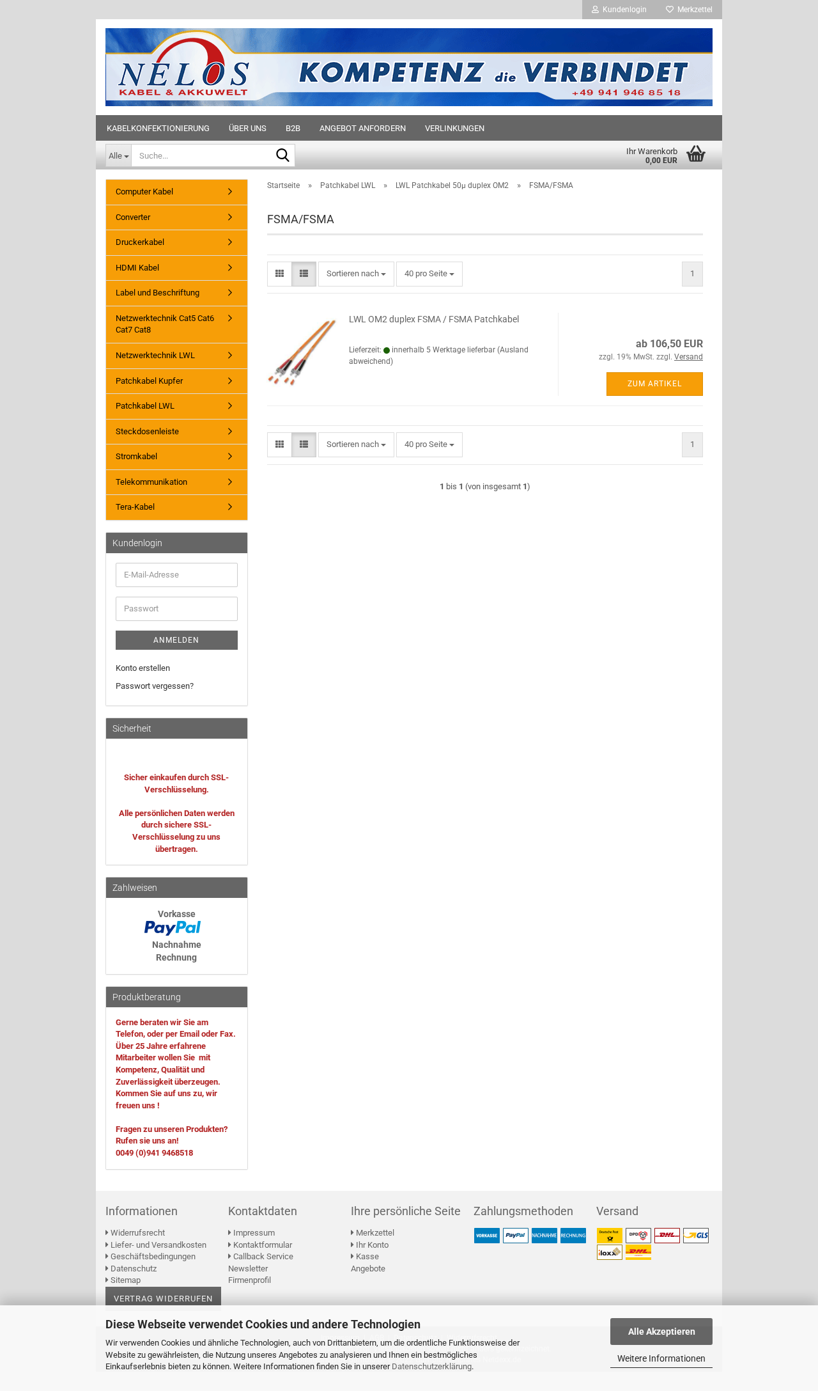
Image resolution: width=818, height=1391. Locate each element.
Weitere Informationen (661, 1358)
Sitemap (125, 1280)
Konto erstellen (143, 668)
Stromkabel (136, 456)
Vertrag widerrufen (163, 1298)
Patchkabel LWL (145, 406)
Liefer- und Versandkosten (157, 1245)
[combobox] (356, 274)
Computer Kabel (144, 191)
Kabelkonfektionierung (158, 128)
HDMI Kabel (137, 267)
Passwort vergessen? (155, 686)
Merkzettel (693, 9)
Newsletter (248, 1268)
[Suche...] (283, 156)
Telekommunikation (151, 482)
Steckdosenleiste (147, 431)
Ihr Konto (371, 1245)
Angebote (368, 1268)
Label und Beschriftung (157, 292)
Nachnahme (176, 944)
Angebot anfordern (363, 128)
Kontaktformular (261, 1245)
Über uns (247, 128)
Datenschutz (133, 1268)
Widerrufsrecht (137, 1233)
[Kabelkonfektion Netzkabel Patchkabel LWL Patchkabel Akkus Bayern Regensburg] (409, 67)
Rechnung (176, 957)
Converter (133, 217)
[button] (279, 274)
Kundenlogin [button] (623, 9)
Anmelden (176, 640)
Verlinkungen (454, 128)
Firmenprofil (249, 1280)
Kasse (366, 1256)
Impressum (253, 1233)
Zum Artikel (655, 383)
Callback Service (262, 1256)
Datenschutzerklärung (432, 1366)
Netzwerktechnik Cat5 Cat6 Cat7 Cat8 (165, 324)
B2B (293, 128)
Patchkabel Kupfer (149, 381)
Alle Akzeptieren (661, 1331)
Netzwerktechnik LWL (155, 355)
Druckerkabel (140, 242)
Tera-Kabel (135, 507)
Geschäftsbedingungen (152, 1256)
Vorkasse (177, 914)
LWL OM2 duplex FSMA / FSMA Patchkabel (434, 319)
